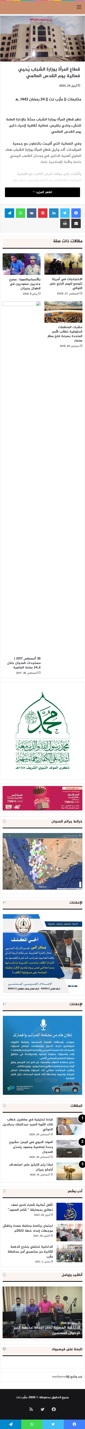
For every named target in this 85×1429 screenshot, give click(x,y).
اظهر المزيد (43, 192)
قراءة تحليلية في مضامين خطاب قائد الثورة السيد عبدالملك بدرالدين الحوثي (28, 1124)
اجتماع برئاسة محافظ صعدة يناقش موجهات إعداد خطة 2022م (28, 1228)
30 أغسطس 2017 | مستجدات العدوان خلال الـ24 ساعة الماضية (24, 663)
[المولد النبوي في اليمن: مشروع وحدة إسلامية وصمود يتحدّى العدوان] (69, 1149)
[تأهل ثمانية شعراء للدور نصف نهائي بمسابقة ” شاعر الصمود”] (69, 1211)
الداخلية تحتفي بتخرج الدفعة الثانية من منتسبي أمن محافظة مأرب (30, 1251)
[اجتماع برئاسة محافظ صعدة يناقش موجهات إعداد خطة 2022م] (69, 1232)
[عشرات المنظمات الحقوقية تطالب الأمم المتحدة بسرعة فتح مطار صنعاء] (63, 312)
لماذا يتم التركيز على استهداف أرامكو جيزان (31, 1167)
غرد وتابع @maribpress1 (67, 1376)
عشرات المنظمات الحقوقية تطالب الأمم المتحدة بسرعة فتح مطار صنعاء (64, 334)
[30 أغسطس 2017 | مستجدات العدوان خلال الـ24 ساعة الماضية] (22, 477)
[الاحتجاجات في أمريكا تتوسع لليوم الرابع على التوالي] (63, 264)
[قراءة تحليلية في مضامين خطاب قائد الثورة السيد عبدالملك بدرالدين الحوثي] (69, 1126)
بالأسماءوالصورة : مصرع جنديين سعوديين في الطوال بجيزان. (25, 284)
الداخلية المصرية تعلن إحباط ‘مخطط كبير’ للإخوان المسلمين (46, 1330)
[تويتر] (65, 213)
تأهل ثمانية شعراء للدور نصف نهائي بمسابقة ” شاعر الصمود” (30, 1207)
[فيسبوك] (76, 213)
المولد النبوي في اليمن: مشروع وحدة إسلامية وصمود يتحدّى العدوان (31, 1147)
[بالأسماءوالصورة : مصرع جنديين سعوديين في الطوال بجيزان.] (22, 264)
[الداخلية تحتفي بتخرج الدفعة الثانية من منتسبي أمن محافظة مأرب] (69, 1253)
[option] (42, 1312)
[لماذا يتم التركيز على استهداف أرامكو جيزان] (69, 1171)
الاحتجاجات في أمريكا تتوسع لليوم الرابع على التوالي (65, 284)
